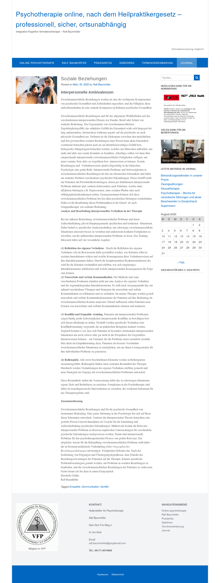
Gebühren (126, 63)
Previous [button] (165, 150)
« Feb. (181, 262)
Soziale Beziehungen (84, 78)
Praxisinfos (103, 63)
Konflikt (104, 486)
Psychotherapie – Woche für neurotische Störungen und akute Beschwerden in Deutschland (181, 197)
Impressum (102, 574)
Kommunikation (90, 486)
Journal (187, 63)
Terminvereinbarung (157, 63)
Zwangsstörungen (172, 184)
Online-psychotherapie (37, 63)
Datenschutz (118, 574)
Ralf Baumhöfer (74, 63)
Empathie (75, 486)
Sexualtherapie (170, 188)
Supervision (168, 206)
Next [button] (199, 150)
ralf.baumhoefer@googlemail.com (107, 543)
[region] (182, 151)
